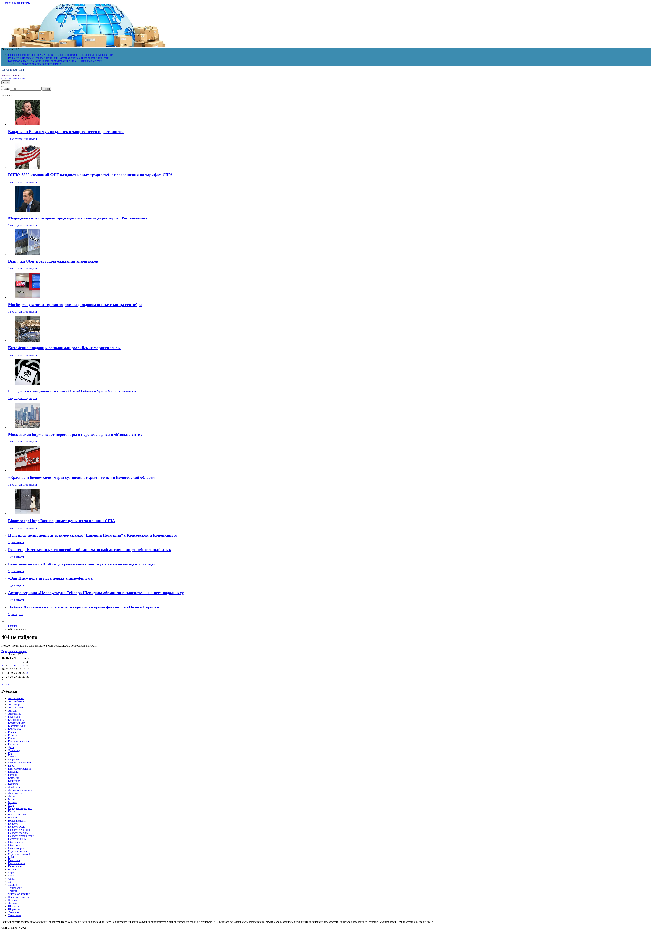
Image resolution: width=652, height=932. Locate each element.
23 (27, 672)
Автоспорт (14, 704)
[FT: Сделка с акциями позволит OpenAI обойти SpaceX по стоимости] (27, 383)
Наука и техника (17, 814)
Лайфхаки (14, 787)
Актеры (12, 710)
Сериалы (13, 872)
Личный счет (15, 793)
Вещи (11, 738)
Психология (15, 866)
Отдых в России (17, 851)
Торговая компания (12, 69)
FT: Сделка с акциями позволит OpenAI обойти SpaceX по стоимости (72, 391)
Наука (11, 811)
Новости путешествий (21, 835)
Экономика (14, 915)
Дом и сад (14, 750)
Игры (11, 765)
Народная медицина (20, 808)
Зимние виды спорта (20, 762)
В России (13, 735)
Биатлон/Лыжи (17, 725)
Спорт (11, 878)
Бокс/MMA (14, 728)
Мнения (12, 802)
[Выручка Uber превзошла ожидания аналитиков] (27, 254)
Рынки (12, 869)
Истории (13, 774)
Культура (13, 783)
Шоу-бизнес (15, 909)
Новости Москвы (18, 832)
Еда (10, 753)
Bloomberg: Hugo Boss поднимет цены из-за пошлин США (61, 521)
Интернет (13, 771)
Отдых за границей (19, 854)
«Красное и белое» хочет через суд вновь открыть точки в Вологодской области (81, 477)
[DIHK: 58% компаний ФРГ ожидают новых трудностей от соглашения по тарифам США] (27, 167)
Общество (14, 845)
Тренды (12, 890)
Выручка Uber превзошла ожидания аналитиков (53, 261)
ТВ (10, 881)
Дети (11, 747)
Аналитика (14, 713)
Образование (15, 842)
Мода (11, 805)
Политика (14, 860)
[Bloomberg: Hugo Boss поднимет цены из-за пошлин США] (27, 513)
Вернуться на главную (14, 651)
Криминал (14, 780)
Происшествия (16, 863)
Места (11, 799)
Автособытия (16, 701)
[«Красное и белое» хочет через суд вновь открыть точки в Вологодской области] (27, 470)
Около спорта (16, 848)
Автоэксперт (15, 707)
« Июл (5, 683)
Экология (13, 912)
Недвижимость (17, 820)
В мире (12, 732)
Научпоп (13, 817)
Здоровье (13, 759)
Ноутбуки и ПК (17, 838)
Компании (14, 777)
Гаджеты (13, 744)
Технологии (15, 887)
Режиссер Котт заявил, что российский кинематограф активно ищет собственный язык (58, 57)
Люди (11, 796)
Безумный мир (16, 722)
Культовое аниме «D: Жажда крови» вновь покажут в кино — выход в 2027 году (55, 60)
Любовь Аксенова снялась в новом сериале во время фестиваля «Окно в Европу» (83, 607)
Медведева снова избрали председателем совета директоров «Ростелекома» (77, 218)
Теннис (12, 884)
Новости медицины (19, 829)
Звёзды (12, 756)
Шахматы (13, 906)
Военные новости (18, 741)
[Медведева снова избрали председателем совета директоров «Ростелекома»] (27, 210)
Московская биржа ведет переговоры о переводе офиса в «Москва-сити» (75, 434)
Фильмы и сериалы (19, 897)
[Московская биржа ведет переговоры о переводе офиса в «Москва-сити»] (27, 427)
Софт (11, 875)
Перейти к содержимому (15, 2)
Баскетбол (14, 716)
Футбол (12, 900)
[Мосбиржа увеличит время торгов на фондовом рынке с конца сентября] (27, 297)
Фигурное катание (19, 893)
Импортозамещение (19, 768)
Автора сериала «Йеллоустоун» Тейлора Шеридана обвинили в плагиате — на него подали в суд (96, 592)
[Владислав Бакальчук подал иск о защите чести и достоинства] (27, 124)
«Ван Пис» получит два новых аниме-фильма (34, 63)
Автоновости (16, 698)
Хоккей (12, 903)
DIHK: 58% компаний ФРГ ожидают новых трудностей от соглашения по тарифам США (90, 175)
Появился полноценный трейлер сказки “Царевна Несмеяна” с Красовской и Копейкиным (61, 54)
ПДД (11, 857)
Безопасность (16, 719)
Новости (13, 823)
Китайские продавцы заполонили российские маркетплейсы (64, 348)
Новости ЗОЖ (16, 826)
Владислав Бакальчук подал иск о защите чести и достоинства (66, 131)
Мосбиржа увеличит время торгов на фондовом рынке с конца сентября (75, 304)
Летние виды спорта (20, 790)
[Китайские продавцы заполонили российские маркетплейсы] (27, 340)
